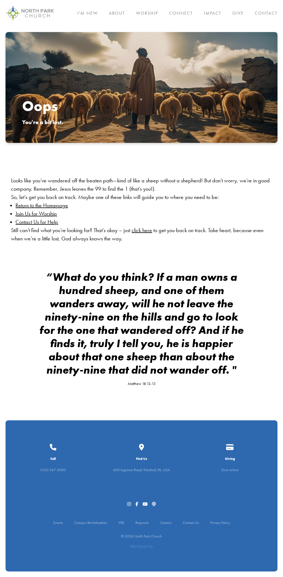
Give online (230, 470)
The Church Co (141, 546)
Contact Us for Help (36, 222)
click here (142, 230)
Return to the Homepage (41, 205)
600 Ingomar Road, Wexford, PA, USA (141, 470)
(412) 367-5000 (53, 470)
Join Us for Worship (36, 213)
